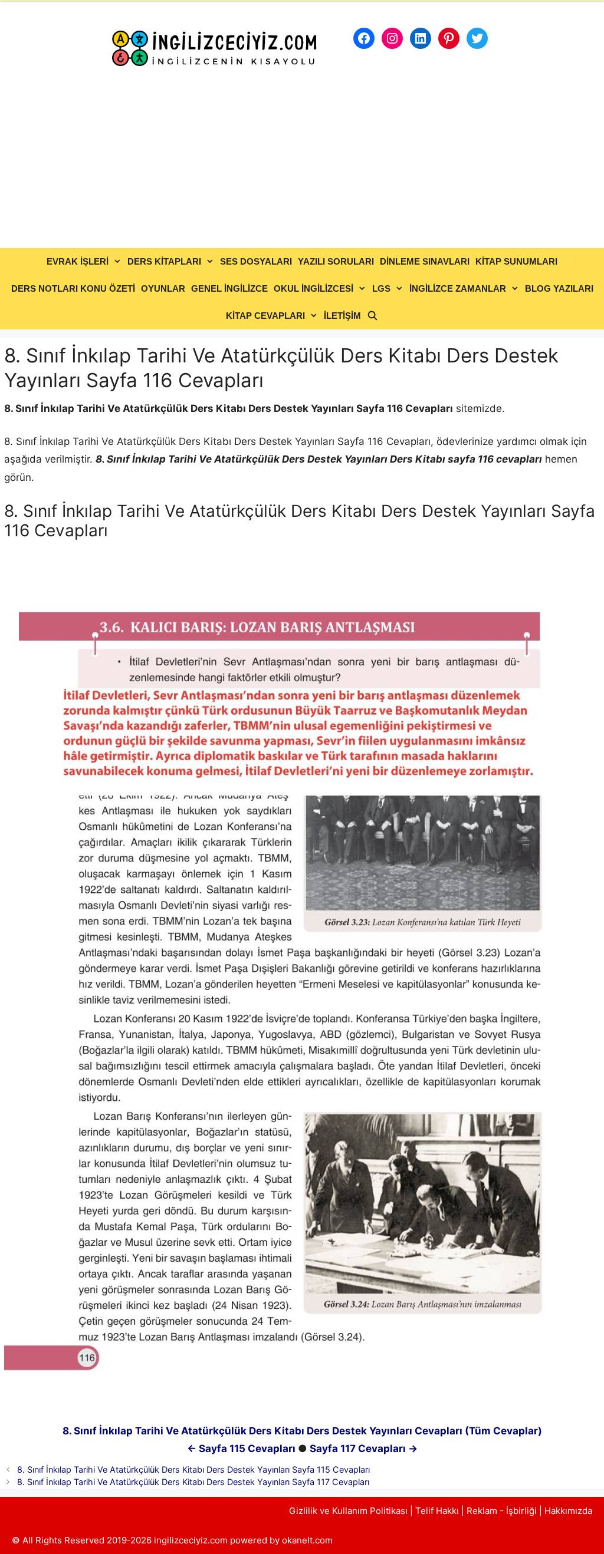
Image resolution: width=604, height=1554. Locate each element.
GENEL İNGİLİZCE (229, 288)
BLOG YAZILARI (559, 288)
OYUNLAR (163, 288)
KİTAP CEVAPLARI (265, 316)
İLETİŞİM (342, 316)
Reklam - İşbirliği (503, 1510)
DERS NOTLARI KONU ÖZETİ (73, 288)
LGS (381, 288)
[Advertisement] (302, 159)
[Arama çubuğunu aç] (372, 315)
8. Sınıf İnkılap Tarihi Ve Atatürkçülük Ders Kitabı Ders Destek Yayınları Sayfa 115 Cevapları (193, 1469)
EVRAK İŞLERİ (78, 261)
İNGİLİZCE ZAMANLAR (457, 288)
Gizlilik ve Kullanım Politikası (348, 1510)
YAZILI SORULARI (336, 261)
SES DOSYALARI (256, 261)
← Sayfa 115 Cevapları (241, 1448)
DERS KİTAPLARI (164, 261)
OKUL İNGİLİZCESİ (313, 288)
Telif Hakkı (437, 1510)
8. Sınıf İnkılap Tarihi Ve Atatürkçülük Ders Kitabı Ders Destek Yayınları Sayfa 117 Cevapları (193, 1482)
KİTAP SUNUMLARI (516, 261)
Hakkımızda (568, 1510)
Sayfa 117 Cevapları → (364, 1448)
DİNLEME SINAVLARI (425, 261)
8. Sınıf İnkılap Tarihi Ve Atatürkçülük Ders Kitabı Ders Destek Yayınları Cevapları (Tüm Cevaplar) (302, 1431)
